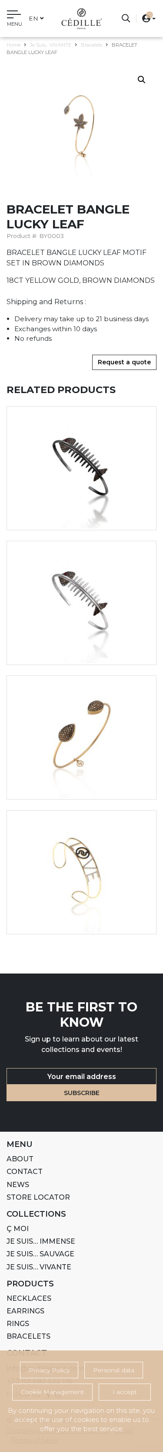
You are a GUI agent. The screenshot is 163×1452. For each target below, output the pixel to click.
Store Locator (38, 1197)
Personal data (113, 1370)
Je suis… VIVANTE (39, 1267)
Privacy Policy (49, 1370)
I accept (125, 1391)
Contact (25, 1171)
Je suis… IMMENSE (41, 1241)
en (33, 18)
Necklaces (29, 1298)
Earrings (25, 1311)
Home (13, 45)
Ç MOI (18, 1229)
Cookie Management (52, 1391)
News (18, 1185)
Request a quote (124, 362)
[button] (146, 18)
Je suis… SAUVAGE (40, 1254)
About (20, 1159)
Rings (18, 1324)
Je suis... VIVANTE (50, 45)
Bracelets (91, 45)
